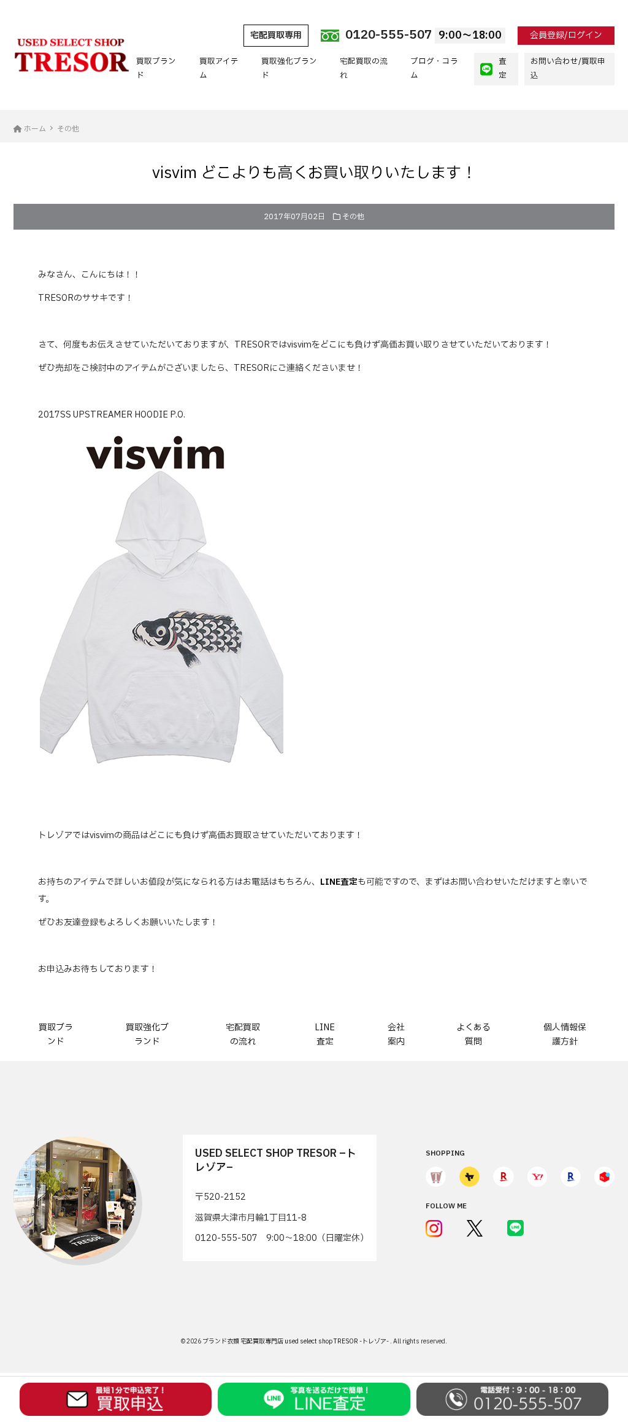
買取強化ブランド (289, 68)
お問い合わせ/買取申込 (567, 68)
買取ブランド (156, 68)
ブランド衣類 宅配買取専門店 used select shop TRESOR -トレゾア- (296, 1341)
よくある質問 (473, 1034)
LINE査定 (325, 1034)
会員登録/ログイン (566, 35)
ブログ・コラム (434, 68)
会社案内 (396, 1034)
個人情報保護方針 (564, 1034)
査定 (503, 68)
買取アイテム (219, 68)
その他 (353, 216)
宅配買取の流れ (364, 68)
